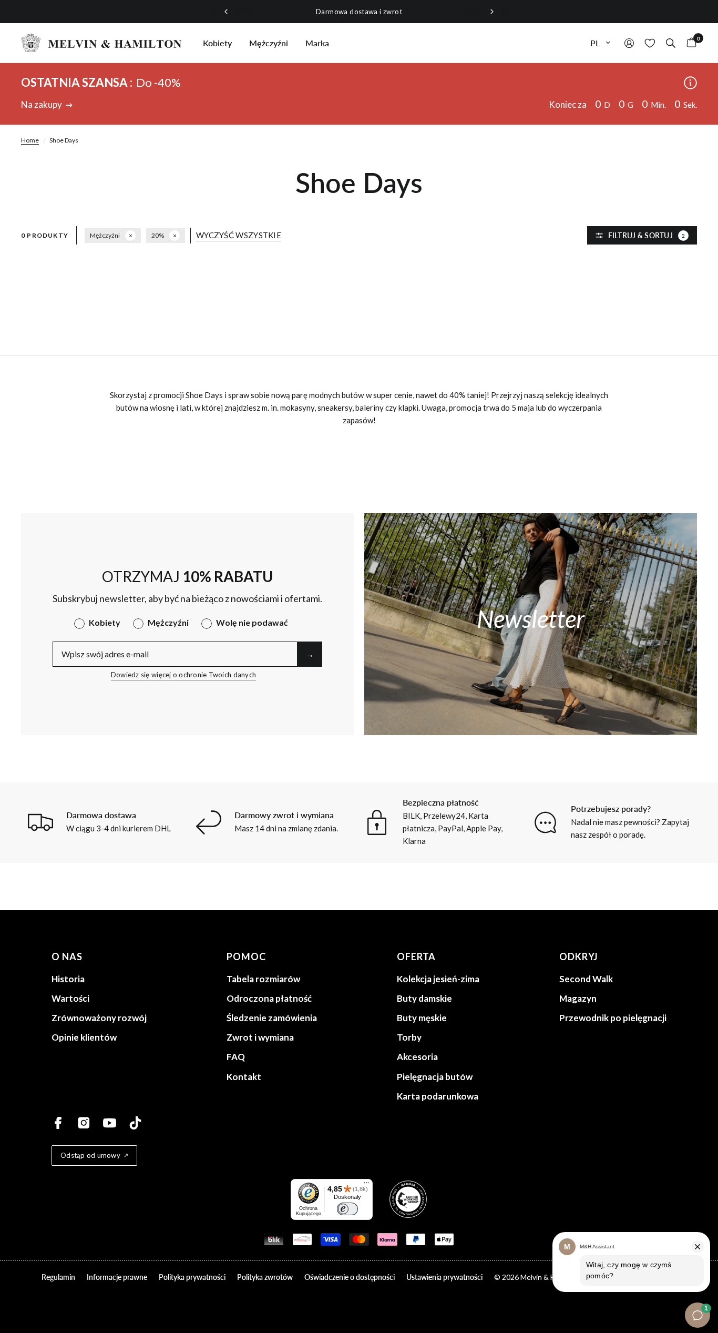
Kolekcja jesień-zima (438, 978)
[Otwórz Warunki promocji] (690, 83)
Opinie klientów (84, 1037)
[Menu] (366, 1185)
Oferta (416, 956)
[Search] (671, 43)
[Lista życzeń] (650, 43)
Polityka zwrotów (265, 1277)
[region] (359, 11)
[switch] (347, 1209)
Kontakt (244, 1076)
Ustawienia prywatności (444, 1277)
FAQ (236, 1056)
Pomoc (246, 956)
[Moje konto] (629, 43)
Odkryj (578, 956)
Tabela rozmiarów (263, 978)
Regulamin (58, 1277)
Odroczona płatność (269, 998)
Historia (68, 978)
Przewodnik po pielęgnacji (612, 1017)
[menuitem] (217, 43)
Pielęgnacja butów (435, 1076)
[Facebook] (58, 1123)
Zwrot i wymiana (260, 1037)
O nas (67, 956)
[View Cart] (689, 43)
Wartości (70, 998)
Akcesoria (417, 1056)
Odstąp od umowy (90, 1155)
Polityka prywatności (192, 1277)
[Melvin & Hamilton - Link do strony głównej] (101, 43)
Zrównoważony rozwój (99, 1017)
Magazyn (578, 998)
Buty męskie (422, 1017)
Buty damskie (424, 998)
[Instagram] (83, 1123)
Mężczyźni (268, 43)
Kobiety (217, 43)
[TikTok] (135, 1123)
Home (30, 140)
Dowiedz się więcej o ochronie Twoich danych (183, 674)
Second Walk (586, 978)
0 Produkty (44, 235)
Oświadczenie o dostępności (349, 1277)
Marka (317, 43)
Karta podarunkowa (437, 1096)
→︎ (309, 654)
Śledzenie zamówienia (272, 1017)
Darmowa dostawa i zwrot (359, 11)
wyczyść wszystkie (238, 235)
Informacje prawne (117, 1277)
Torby (409, 1037)
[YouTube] (109, 1123)
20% (157, 235)
